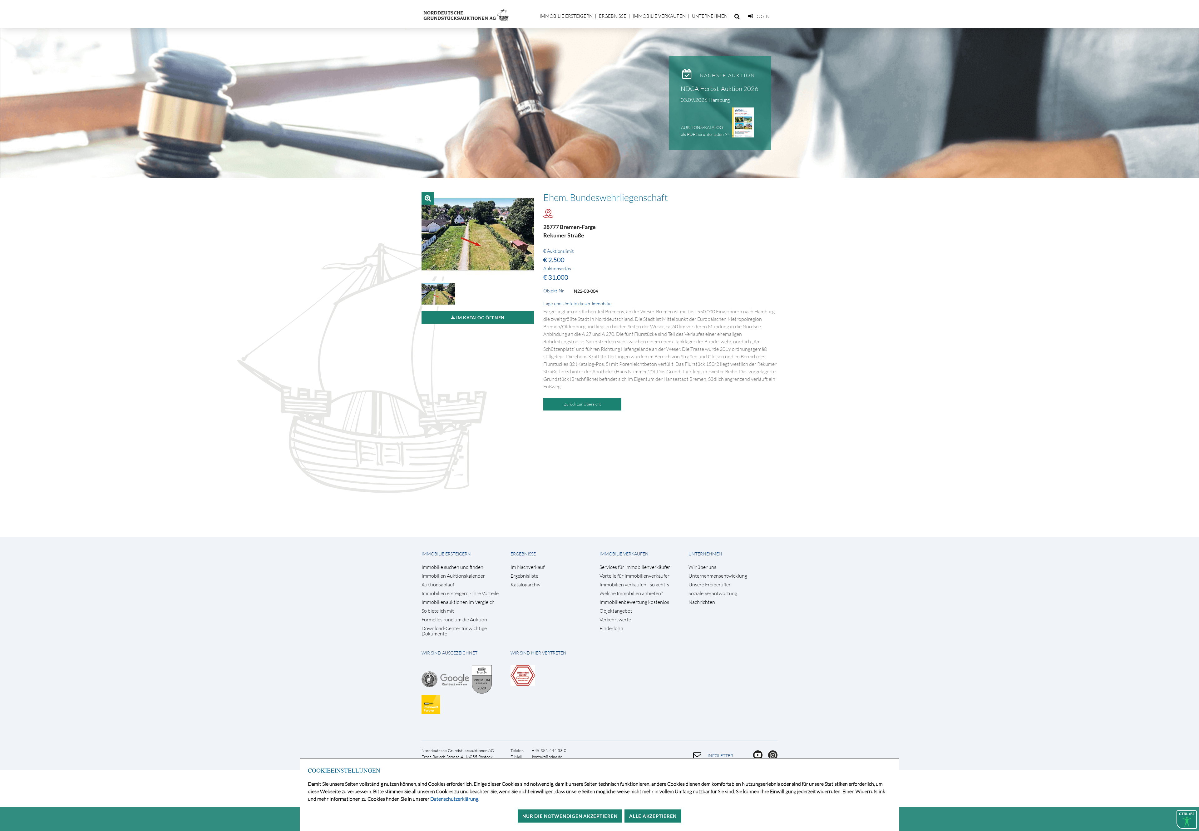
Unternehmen (710, 16)
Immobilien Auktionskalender (453, 576)
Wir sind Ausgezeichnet (449, 652)
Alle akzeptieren (653, 816)
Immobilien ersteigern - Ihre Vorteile (460, 593)
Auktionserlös (557, 268)
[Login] (750, 16)
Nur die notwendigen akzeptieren (569, 816)
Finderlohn (611, 628)
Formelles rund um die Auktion (454, 619)
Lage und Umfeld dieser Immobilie (577, 303)
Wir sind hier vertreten (538, 652)
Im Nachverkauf (528, 567)
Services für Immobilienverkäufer (635, 567)
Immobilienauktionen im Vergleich (458, 602)
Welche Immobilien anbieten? (631, 593)
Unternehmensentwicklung (717, 576)
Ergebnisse (612, 16)
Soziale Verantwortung (712, 593)
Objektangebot (616, 611)
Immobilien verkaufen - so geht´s (634, 584)
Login (762, 16)
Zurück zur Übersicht (582, 403)
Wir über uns (702, 567)
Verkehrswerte (615, 619)
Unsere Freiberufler (709, 584)
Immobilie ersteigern (566, 16)
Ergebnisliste (524, 576)
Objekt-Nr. (554, 290)
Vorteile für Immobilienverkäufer (634, 576)
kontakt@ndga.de (547, 756)
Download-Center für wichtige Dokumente (454, 631)
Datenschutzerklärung (454, 799)
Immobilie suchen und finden (452, 567)
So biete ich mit (438, 611)
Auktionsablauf (438, 584)
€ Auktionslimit (558, 251)
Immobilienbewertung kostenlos (634, 602)
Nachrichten (701, 602)
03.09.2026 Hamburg (705, 100)
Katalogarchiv (525, 584)
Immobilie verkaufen (659, 16)
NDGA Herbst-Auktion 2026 (719, 88)
